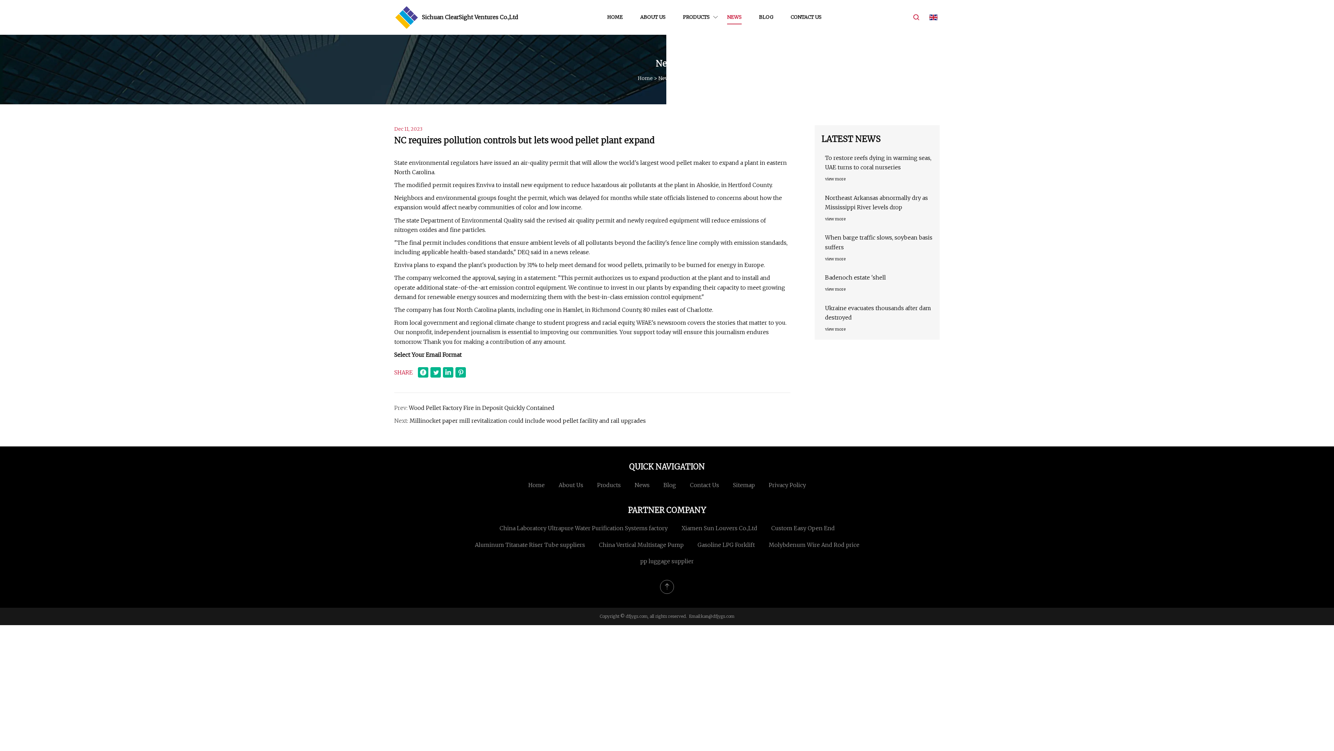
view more (835, 178)
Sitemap (744, 485)
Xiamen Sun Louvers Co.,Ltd (719, 528)
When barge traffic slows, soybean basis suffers (878, 242)
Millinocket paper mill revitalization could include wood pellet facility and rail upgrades (528, 420)
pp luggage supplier (667, 561)
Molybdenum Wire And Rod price (814, 544)
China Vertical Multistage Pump (641, 544)
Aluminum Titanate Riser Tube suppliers (530, 544)
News (734, 17)
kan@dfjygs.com (717, 616)
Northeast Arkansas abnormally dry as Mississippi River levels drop (876, 202)
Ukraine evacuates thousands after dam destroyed (878, 313)
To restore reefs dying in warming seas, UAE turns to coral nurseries (878, 162)
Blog (766, 17)
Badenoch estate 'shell (855, 277)
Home (615, 17)
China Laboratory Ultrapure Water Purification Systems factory (584, 528)
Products (696, 17)
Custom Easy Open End (803, 528)
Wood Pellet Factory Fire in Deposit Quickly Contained (481, 407)
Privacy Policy (787, 485)
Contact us (806, 17)
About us (653, 17)
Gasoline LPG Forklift (726, 544)
